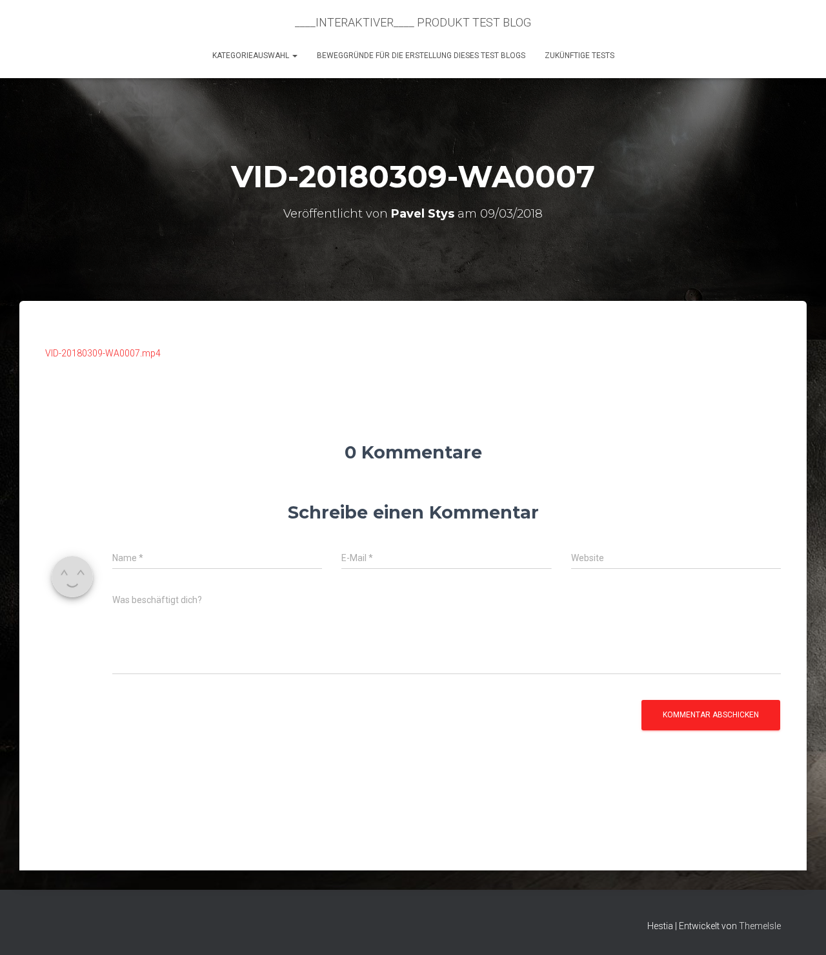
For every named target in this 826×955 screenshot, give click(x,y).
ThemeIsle (760, 926)
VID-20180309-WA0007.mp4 (103, 353)
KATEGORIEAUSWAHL (251, 55)
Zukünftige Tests (579, 55)
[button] (294, 55)
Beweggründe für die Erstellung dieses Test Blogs (421, 55)
